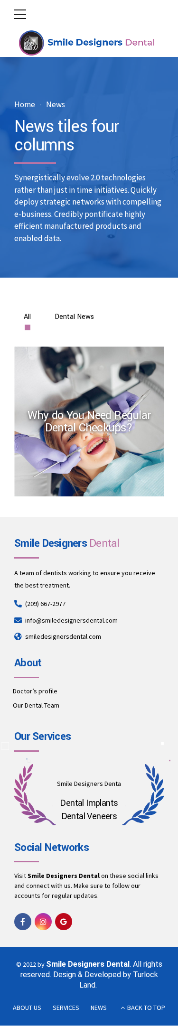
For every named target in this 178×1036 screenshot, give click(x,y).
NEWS (99, 1007)
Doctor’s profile (35, 691)
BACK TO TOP (146, 1007)
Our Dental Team (36, 705)
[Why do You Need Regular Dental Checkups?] (93, 425)
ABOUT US (27, 1007)
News (55, 105)
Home (24, 105)
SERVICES (66, 1007)
